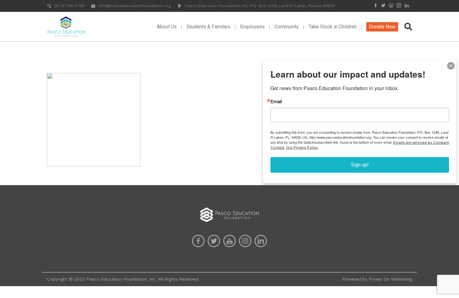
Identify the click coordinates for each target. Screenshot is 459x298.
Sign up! (360, 165)
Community (286, 27)
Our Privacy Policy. (302, 148)
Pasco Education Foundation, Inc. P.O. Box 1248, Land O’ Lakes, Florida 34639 (260, 5)
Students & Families (208, 27)
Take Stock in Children (332, 27)
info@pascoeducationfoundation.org (135, 5)
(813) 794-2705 (70, 5)
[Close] (451, 66)
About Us (167, 27)
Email (276, 101)
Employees (252, 27)
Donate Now (382, 27)
